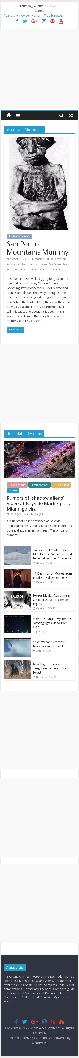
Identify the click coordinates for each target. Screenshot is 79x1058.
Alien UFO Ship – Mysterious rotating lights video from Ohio (52, 623)
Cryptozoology (39, 485)
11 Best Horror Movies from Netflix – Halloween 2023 (52, 575)
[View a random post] (70, 115)
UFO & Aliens (61, 485)
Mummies (41, 264)
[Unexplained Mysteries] (8, 115)
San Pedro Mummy (49, 269)
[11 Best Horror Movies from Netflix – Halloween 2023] (17, 571)
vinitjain (40, 259)
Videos (13, 490)
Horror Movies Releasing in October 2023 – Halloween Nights (51, 599)
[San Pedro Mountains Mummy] (39, 139)
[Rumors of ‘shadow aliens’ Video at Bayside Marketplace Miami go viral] (40, 443)
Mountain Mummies (22, 264)
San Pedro (55, 264)
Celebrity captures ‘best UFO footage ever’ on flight (52, 644)
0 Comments (58, 259)
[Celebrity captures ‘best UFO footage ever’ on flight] (17, 640)
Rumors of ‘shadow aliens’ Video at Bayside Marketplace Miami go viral (39, 503)
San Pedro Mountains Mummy (37, 247)
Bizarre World (17, 485)
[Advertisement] (39, 68)
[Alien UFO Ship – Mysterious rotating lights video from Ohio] (17, 617)
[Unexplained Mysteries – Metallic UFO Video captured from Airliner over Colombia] (17, 548)
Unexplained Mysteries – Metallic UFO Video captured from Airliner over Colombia (52, 554)
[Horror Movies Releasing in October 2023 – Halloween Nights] (17, 594)
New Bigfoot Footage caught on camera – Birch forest (50, 668)
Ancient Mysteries (19, 236)
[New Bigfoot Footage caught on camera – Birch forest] (17, 662)
